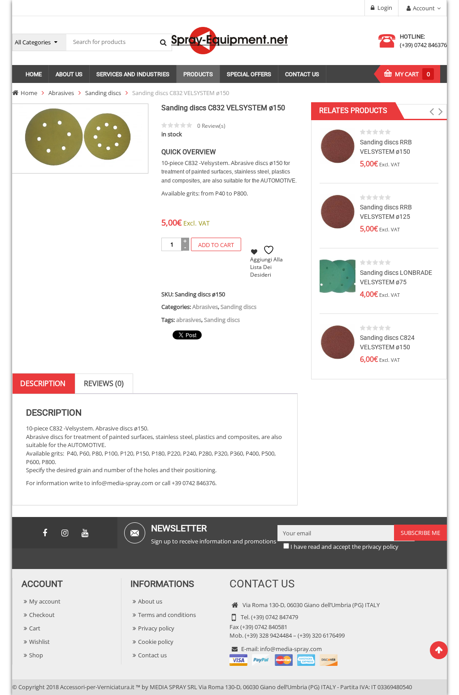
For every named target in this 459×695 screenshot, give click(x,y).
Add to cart (216, 245)
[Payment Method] (284, 660)
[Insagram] (65, 533)
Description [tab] (42, 383)
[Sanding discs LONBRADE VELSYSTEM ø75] (337, 276)
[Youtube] (85, 533)
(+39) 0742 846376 (423, 45)
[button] (432, 111)
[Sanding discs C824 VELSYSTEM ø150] (337, 341)
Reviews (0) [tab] (104, 383)
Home (29, 93)
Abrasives (61, 93)
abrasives (188, 320)
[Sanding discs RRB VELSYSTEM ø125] (337, 211)
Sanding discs (103, 93)
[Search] (163, 42)
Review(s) (211, 126)
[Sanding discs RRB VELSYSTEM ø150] (337, 146)
